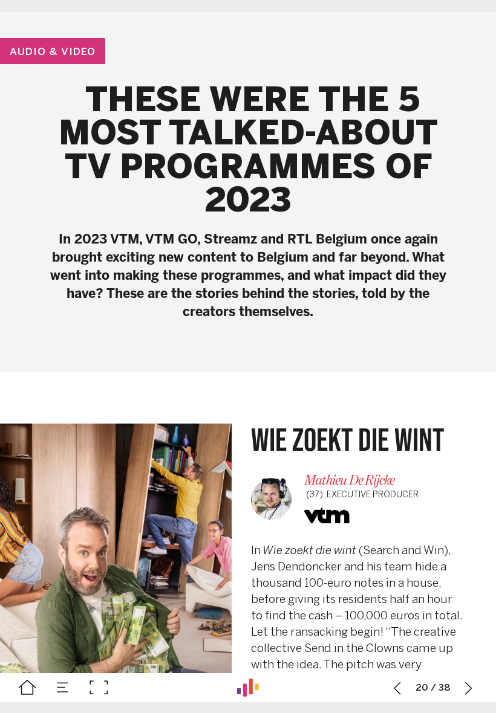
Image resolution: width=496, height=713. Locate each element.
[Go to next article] (468, 687)
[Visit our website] (248, 687)
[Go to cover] (27, 687)
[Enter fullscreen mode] (98, 687)
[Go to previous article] (397, 687)
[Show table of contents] (62, 687)
